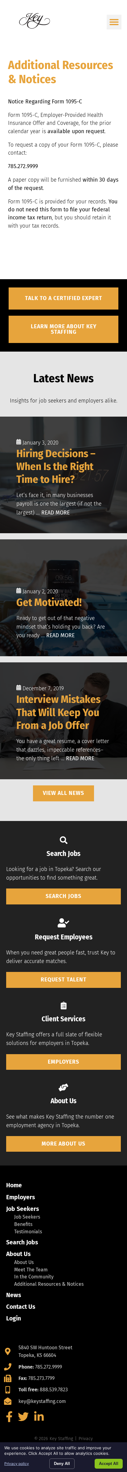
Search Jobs (22, 1242)
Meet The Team (31, 1270)
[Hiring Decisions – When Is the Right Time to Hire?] (63, 475)
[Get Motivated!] (63, 597)
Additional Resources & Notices (49, 1284)
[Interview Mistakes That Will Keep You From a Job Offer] (63, 720)
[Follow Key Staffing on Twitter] (23, 1419)
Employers (20, 1197)
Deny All (62, 1463)
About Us (18, 1254)
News (13, 1295)
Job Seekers (22, 1208)
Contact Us (20, 1306)
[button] (114, 22)
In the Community (34, 1277)
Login (13, 1318)
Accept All (108, 1463)
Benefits (23, 1224)
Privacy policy (16, 1463)
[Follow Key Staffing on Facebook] (9, 1419)
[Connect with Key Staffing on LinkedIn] (38, 1419)
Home (14, 1185)
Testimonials (28, 1232)
